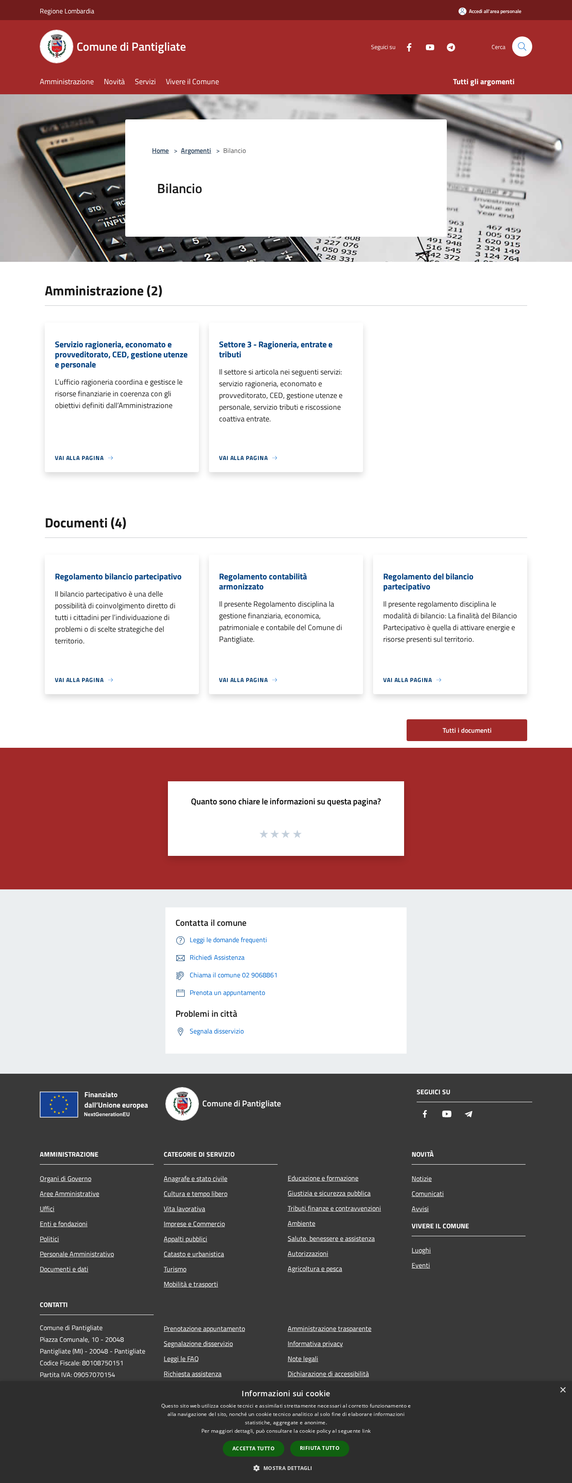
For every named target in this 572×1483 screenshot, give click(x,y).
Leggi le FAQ (181, 1359)
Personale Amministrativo (77, 1254)
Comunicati (428, 1193)
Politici (49, 1239)
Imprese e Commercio (194, 1224)
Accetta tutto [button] (253, 1448)
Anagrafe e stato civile (195, 1178)
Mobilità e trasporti (191, 1284)
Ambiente (301, 1223)
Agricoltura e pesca (315, 1268)
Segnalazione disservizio (198, 1343)
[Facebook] (405, 46)
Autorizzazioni (308, 1253)
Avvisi (420, 1209)
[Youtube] (426, 46)
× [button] (562, 1390)
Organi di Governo (65, 1178)
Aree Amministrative (69, 1193)
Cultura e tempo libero (195, 1193)
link (366, 1430)
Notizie (422, 1178)
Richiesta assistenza (193, 1374)
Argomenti (196, 150)
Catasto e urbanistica (194, 1254)
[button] (286, 1468)
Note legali (303, 1359)
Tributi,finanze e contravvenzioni (334, 1208)
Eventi (421, 1265)
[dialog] (286, 1432)
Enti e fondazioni (64, 1224)
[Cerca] (522, 46)
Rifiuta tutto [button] (320, 1448)
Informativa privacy (315, 1343)
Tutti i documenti (467, 730)
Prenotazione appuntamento (204, 1328)
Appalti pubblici (185, 1239)
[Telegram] (447, 46)
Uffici (47, 1209)
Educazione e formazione (323, 1178)
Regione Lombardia (67, 11)
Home (160, 150)
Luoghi (421, 1250)
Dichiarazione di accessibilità (328, 1374)
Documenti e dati (64, 1269)
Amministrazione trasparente (329, 1328)
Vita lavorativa (184, 1209)
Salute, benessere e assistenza (331, 1238)
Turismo (175, 1269)
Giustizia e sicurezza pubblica (329, 1193)
